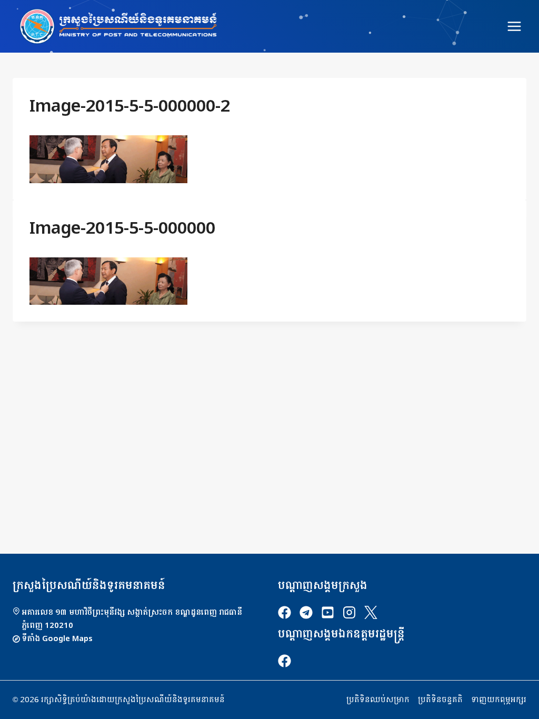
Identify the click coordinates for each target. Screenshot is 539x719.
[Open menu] (514, 26)
